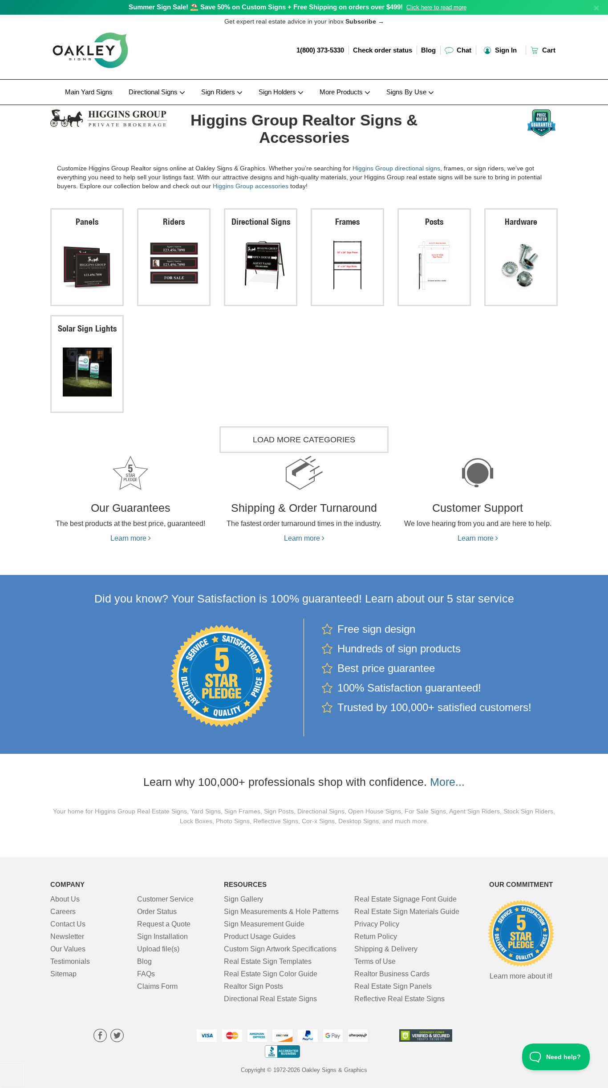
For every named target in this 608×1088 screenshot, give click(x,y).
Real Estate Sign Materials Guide (406, 911)
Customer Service (165, 899)
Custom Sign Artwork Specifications (280, 949)
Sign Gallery (243, 899)
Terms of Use (375, 961)
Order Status (157, 911)
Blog (428, 50)
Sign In (505, 50)
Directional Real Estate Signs (270, 999)
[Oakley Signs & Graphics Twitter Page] (117, 1036)
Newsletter (67, 936)
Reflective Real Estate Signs (399, 999)
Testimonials (70, 961)
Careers (63, 911)
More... (447, 782)
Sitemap (63, 974)
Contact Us (67, 924)
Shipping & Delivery (385, 949)
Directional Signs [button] (154, 92)
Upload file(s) (158, 949)
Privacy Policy (376, 924)
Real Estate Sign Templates (268, 961)
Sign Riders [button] (219, 92)
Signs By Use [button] (407, 92)
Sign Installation (162, 936)
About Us (65, 899)
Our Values (67, 949)
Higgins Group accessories (250, 186)
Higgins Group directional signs (396, 168)
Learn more (129, 538)
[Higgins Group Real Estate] (108, 115)
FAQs (146, 974)
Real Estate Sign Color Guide (270, 974)
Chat (463, 50)
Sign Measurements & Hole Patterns (281, 911)
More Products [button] (342, 92)
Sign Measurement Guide (264, 924)
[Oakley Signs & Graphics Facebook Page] (100, 1036)
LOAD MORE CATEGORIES (304, 439)
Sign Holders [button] (278, 92)
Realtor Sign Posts (253, 986)
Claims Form (157, 986)
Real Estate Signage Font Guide (405, 899)
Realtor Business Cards (392, 974)
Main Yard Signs (89, 92)
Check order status (382, 50)
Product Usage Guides (260, 936)
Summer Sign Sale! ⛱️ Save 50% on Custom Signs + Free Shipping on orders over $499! (266, 7)
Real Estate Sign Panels (393, 986)
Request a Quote (164, 924)
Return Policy (375, 936)
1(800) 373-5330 (320, 50)
